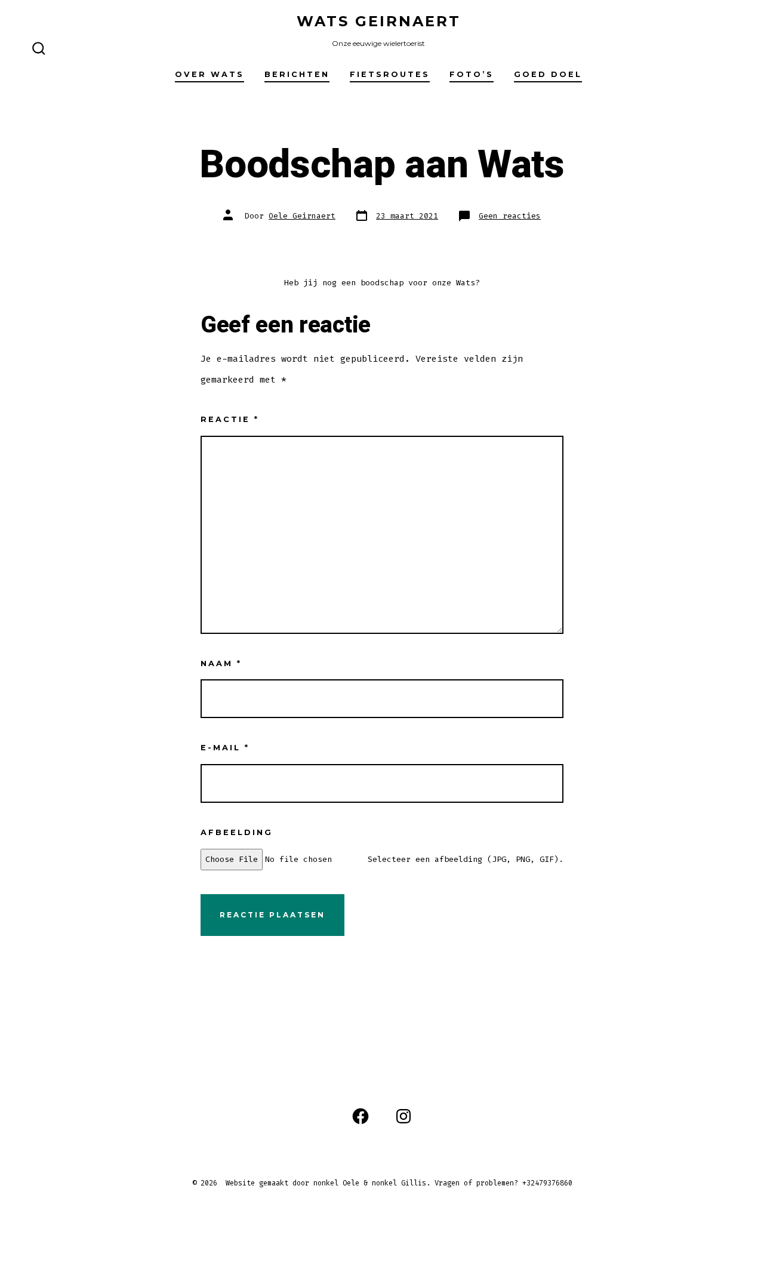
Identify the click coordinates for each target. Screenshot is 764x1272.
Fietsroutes (390, 74)
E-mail (225, 747)
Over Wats (209, 74)
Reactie (230, 419)
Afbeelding (237, 832)
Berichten (296, 74)
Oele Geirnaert (302, 216)
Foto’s (471, 74)
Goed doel (548, 74)
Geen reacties (510, 216)
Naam (221, 663)
